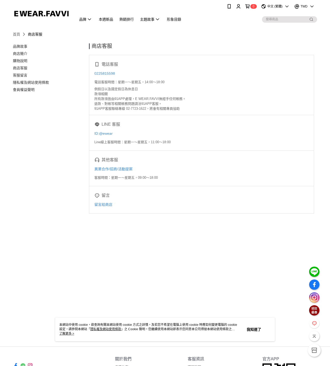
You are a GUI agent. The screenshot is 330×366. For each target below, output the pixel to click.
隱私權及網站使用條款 (105, 329)
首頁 (16, 34)
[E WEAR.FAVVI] (41, 13)
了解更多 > (66, 333)
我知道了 (254, 329)
